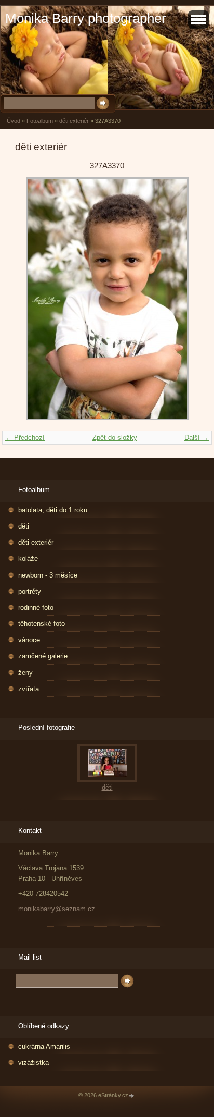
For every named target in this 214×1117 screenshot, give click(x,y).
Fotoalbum (39, 121)
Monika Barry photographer (85, 18)
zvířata (28, 689)
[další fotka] (182, 298)
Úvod (13, 121)
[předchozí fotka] (32, 298)
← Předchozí (25, 437)
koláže (28, 558)
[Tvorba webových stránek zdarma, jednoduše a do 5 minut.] (132, 1096)
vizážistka (33, 1062)
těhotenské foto (41, 624)
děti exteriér (74, 121)
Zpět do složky (114, 437)
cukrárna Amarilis (44, 1046)
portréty (29, 591)
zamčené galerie (43, 656)
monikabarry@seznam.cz (56, 909)
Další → (196, 437)
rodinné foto (36, 607)
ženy (25, 673)
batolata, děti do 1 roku (52, 510)
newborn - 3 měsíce (47, 575)
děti (23, 526)
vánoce (29, 640)
